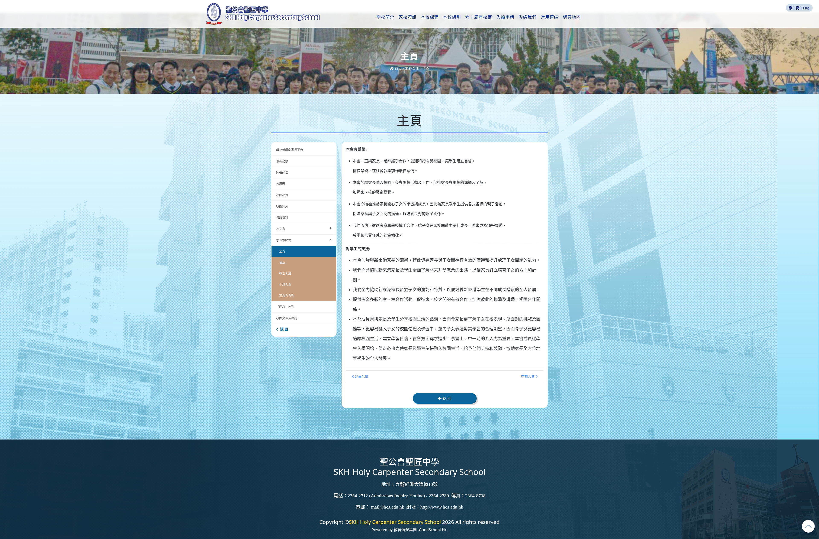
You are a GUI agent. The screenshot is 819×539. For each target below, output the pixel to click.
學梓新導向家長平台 (289, 150)
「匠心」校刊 (285, 307)
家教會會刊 (286, 296)
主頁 (282, 251)
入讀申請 (505, 17)
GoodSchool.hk (432, 529)
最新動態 (282, 161)
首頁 (398, 68)
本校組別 (452, 17)
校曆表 (280, 184)
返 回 (284, 329)
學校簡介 (385, 17)
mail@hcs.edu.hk (387, 507)
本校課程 (430, 17)
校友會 (304, 228)
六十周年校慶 (478, 17)
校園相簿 (282, 195)
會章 (282, 262)
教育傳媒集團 (405, 529)
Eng (806, 8)
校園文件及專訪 (286, 318)
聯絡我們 (527, 17)
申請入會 (285, 284)
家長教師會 (304, 239)
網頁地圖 (572, 17)
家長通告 (282, 172)
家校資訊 (408, 17)
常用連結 (550, 17)
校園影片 (282, 206)
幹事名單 (285, 273)
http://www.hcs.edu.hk (441, 507)
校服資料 (282, 217)
